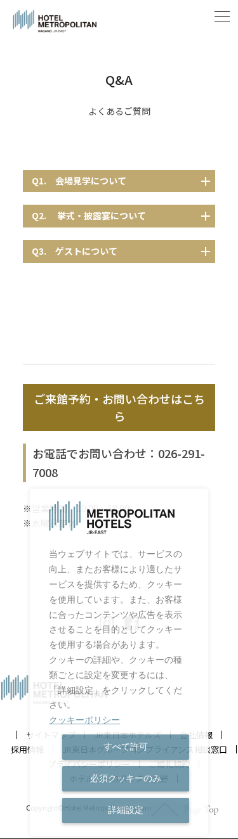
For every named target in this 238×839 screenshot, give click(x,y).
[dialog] (119, 662)
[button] (222, 21)
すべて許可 (125, 746)
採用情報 (27, 749)
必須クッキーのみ (125, 778)
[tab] (119, 181)
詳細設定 (125, 810)
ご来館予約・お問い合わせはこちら (119, 407)
